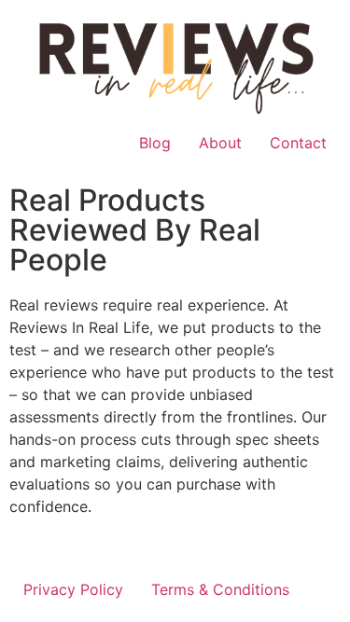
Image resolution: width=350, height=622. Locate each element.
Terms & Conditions (220, 589)
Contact (298, 142)
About (220, 142)
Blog (155, 142)
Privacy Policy (73, 589)
